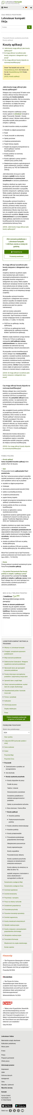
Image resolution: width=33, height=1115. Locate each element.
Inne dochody (10, 773)
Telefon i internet (12, 788)
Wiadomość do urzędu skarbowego (15, 943)
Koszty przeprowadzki (14, 833)
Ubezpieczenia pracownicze (16, 843)
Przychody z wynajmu (11, 898)
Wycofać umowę (6, 1088)
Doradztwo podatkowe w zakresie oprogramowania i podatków (16, 798)
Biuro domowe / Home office (16, 808)
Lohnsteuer (18, 114)
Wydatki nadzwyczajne (11, 925)
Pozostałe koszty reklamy (15, 855)
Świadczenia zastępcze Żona (13, 886)
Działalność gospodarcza (12, 905)
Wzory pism (5, 1047)
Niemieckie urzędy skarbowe (10, 1040)
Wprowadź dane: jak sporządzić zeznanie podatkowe (14, 669)
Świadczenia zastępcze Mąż (13, 882)
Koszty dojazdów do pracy (15, 780)
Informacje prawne (10, 705)
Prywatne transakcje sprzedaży (14, 913)
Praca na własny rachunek (12, 902)
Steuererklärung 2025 (16, 72)
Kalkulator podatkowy (8, 1043)
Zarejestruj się (17, 252)
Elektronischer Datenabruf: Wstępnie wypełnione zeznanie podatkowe (16, 663)
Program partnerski (7, 1058)
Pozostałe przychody (11, 909)
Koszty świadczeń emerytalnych (14, 921)
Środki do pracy (12, 784)
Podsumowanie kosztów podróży (17, 821)
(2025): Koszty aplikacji (11, 76)
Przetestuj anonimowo (16, 256)
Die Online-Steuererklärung (12, 3)
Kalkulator (7, 701)
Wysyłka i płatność (7, 1085)
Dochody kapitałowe (11, 890)
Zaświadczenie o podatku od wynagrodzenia (15, 768)
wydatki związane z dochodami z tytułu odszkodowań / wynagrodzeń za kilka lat (18, 876)
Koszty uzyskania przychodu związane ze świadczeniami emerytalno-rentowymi (16, 861)
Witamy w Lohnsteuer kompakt (14, 647)
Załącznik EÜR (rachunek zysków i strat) (15, 742)
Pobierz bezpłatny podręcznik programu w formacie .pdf (16, 718)
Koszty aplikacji (8, 40)
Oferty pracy (5, 1061)
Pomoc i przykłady (10, 697)
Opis (4, 469)
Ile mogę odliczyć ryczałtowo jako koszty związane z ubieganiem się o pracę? (15, 55)
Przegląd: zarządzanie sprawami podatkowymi (14, 653)
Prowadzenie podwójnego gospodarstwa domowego (15, 838)
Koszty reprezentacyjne (14, 847)
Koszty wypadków (13, 851)
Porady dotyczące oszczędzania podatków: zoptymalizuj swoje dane (15, 675)
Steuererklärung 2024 (11, 70)
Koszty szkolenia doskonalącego (17, 826)
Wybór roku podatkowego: (11, 729)
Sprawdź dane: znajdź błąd (13, 680)
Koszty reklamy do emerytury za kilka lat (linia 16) (17, 868)
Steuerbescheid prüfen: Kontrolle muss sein (14, 692)
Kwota (5, 562)
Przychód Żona (9, 759)
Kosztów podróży (14, 816)
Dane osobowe (9, 747)
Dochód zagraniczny (11, 917)
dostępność (5, 1078)
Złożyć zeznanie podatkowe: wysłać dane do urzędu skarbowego (15, 686)
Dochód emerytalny (10, 894)
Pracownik (6, 38)
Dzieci (6, 751)
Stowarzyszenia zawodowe (16, 792)
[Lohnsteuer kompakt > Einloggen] (31, 7)
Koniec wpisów (9, 947)
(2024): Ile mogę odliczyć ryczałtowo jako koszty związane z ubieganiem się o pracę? (16, 375)
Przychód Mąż (9, 755)
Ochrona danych (6, 1075)
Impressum (5, 1069)
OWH (3, 1072)
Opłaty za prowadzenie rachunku (17, 804)
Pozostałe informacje (11, 939)
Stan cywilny (8, 737)
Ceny (3, 1082)
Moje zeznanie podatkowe (12, 658)
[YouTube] (22, 1110)
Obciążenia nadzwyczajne (12, 935)
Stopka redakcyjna (10, 709)
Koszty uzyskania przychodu (19, 38)
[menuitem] (25, 7)
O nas (3, 1051)
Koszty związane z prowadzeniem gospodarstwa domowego (15, 930)
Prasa (6, 713)
